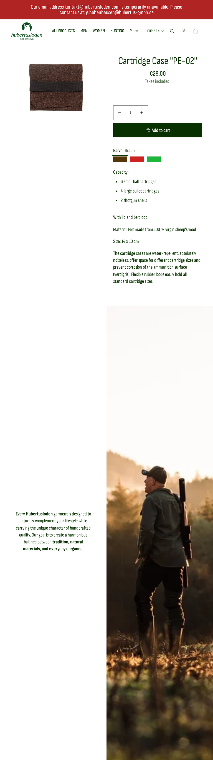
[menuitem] (133, 31)
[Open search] (172, 31)
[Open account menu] (184, 31)
